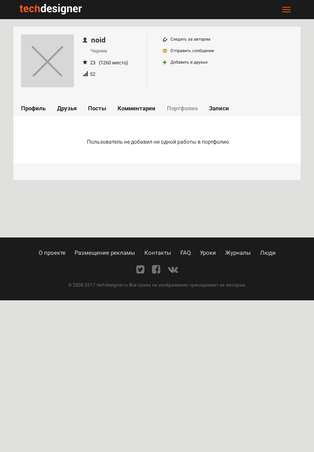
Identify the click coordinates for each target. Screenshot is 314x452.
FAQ (185, 252)
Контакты (157, 252)
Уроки (208, 252)
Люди (268, 252)
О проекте (52, 252)
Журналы (238, 252)
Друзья (67, 108)
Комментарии (136, 108)
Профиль (33, 108)
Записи (219, 108)
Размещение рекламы (105, 252)
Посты (97, 108)
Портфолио (182, 108)
